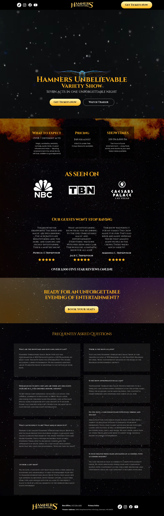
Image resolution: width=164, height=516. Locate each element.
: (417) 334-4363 (72, 505)
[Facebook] (30, 5)
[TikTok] (19, 5)
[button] (98, 102)
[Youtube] (35, 5)
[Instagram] (24, 5)
